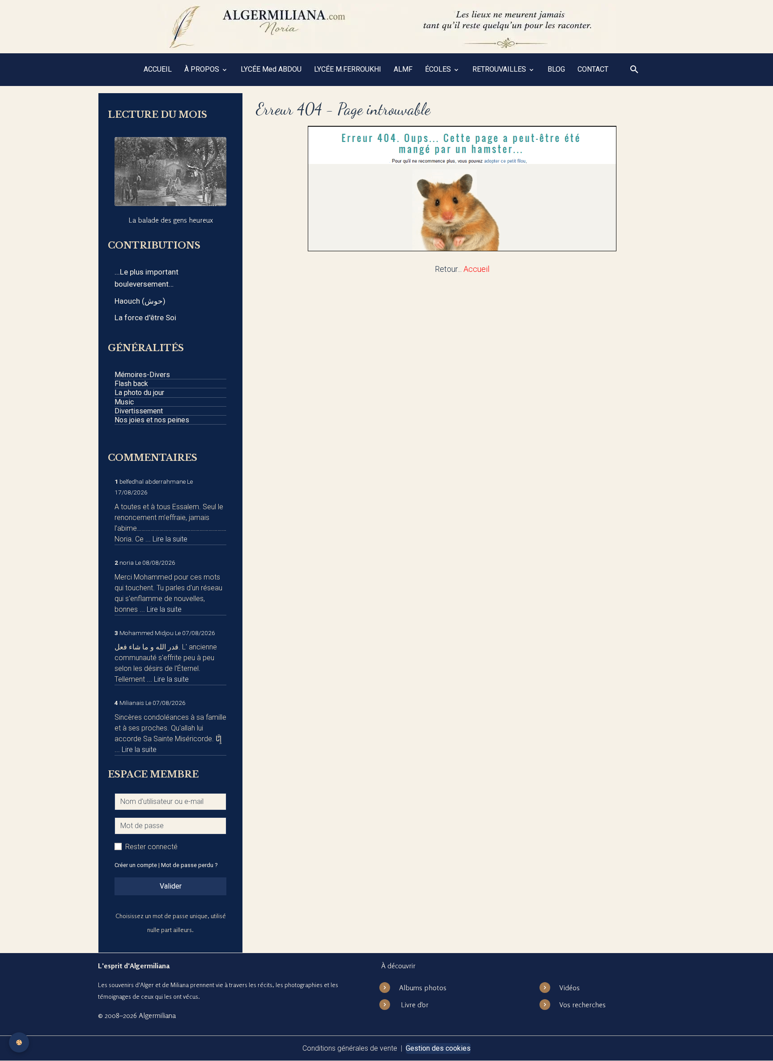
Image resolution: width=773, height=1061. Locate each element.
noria (126, 562)
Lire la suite (170, 539)
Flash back (131, 383)
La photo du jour (139, 392)
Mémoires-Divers (142, 374)
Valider (171, 886)
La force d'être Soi (145, 317)
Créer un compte (136, 865)
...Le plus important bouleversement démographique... (146, 278)
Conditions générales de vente (349, 1048)
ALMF (403, 69)
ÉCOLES (439, 69)
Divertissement (139, 411)
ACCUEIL (158, 69)
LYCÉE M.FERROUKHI (347, 69)
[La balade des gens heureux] (170, 171)
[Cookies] (19, 1042)
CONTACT (593, 69)
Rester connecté (151, 846)
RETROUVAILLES (500, 69)
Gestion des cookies (438, 1048)
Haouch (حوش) (140, 300)
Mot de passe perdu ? (189, 865)
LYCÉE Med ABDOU (271, 69)
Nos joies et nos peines (152, 420)
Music (124, 402)
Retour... (448, 269)
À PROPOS (202, 69)
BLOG (556, 69)
